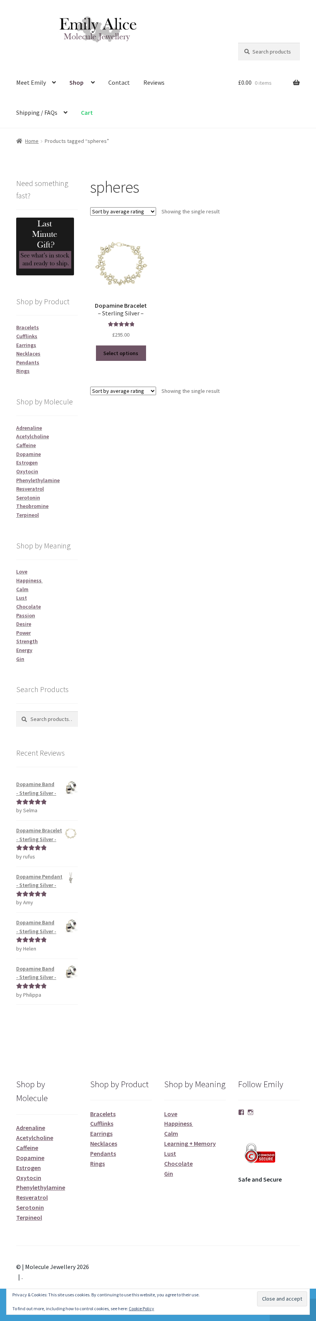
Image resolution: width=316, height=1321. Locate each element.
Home (32, 140)
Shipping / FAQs (36, 112)
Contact (119, 82)
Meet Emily (31, 82)
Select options (120, 353)
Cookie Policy (141, 1308)
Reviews (154, 82)
